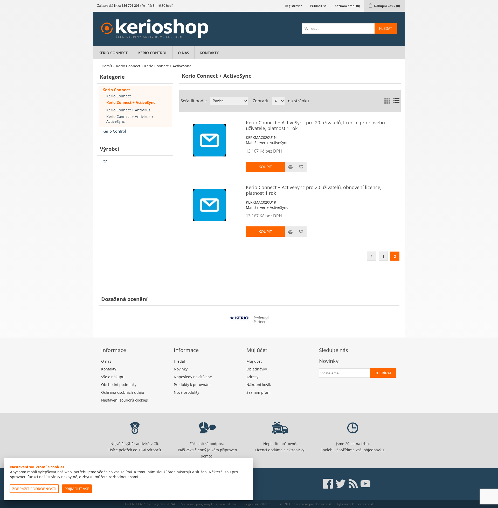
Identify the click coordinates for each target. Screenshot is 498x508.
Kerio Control (152, 52)
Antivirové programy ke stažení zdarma (209, 504)
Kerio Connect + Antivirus (128, 110)
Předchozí (371, 256)
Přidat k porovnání (290, 167)
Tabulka (387, 101)
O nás (183, 52)
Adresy (252, 376)
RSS (353, 484)
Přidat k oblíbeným (301, 167)
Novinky (181, 369)
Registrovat (293, 6)
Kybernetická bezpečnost (355, 504)
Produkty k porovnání (192, 384)
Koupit (265, 167)
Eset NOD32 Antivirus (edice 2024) (150, 504)
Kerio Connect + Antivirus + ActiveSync (130, 119)
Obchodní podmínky (118, 384)
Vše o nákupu (113, 376)
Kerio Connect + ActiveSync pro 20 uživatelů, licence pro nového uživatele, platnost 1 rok (315, 125)
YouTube (365, 484)
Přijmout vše (77, 488)
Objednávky (256, 369)
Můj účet (254, 361)
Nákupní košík (258, 384)
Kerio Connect (113, 52)
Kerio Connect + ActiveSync (130, 102)
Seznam (396, 101)
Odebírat (383, 373)
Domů (107, 65)
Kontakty (209, 52)
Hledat (385, 29)
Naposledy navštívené (193, 376)
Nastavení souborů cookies (124, 400)
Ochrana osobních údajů (122, 392)
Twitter (340, 484)
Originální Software (258, 504)
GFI (105, 161)
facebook (328, 484)
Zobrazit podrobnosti (34, 488)
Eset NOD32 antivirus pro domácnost (304, 504)
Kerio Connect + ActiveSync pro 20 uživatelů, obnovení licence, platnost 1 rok (313, 190)
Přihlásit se (318, 6)
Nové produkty (186, 392)
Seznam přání (258, 392)
